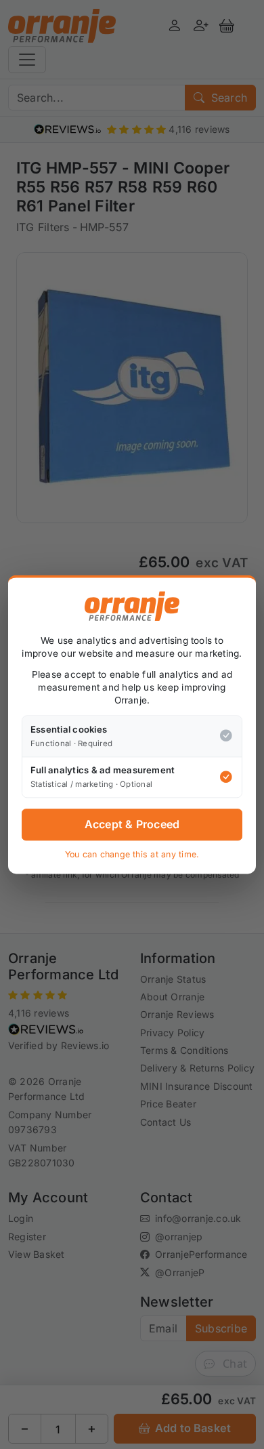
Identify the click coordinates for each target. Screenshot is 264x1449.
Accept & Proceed (132, 825)
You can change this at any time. (132, 854)
